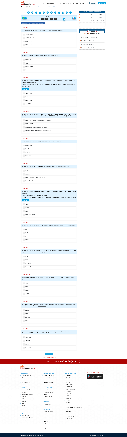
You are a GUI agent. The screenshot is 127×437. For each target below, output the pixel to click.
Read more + (25, 89)
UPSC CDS (68, 393)
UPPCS (68, 409)
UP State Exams (26, 408)
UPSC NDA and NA (70, 396)
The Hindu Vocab (26, 382)
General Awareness (48, 389)
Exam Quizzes (25, 415)
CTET (67, 405)
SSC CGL (68, 400)
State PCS (24, 405)
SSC (23, 399)
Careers (46, 426)
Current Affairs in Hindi (49, 377)
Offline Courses (47, 404)
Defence (24, 396)
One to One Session (48, 411)
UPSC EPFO (69, 386)
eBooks (82, 3)
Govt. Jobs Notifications (27, 389)
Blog (57, 3)
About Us (46, 421)
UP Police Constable (71, 416)
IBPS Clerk (68, 380)
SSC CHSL (68, 398)
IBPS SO (68, 377)
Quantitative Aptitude (49, 392)
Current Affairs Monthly (49, 380)
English (45, 394)
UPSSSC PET (69, 418)
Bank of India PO (70, 384)
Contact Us (46, 423)
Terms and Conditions (95, 435)
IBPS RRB (68, 382)
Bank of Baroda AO (70, 389)
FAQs (45, 428)
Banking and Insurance (27, 394)
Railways (24, 392)
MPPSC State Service (71, 411)
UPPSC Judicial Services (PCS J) (74, 407)
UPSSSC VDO (69, 414)
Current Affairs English (49, 375)
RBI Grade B (69, 391)
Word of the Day (25, 380)
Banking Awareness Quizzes (28, 420)
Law (23, 403)
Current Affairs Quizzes (27, 417)
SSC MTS (68, 402)
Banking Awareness (48, 382)
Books (45, 413)
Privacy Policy (103, 435)
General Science (48, 396)
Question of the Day (26, 375)
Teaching (24, 401)
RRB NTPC (68, 375)
